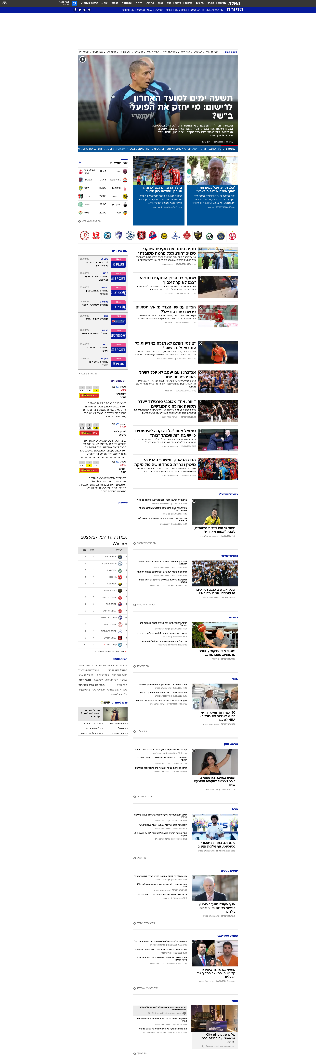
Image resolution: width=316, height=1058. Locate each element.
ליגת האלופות (111, 680)
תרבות (188, 3)
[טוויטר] (80, 10)
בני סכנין (100, 666)
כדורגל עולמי (181, 10)
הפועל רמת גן (103, 675)
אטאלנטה (123, 666)
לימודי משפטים (119, 733)
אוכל (160, 3)
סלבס (178, 3)
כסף (169, 3)
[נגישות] (4, 3)
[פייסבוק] (75, 10)
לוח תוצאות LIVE (214, 10)
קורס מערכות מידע (92, 723)
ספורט (211, 3)
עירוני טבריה (85, 690)
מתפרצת (229, 148)
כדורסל (168, 10)
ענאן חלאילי (97, 52)
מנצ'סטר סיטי (98, 690)
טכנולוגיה (127, 3)
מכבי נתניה (122, 685)
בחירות (200, 3)
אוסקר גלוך (84, 52)
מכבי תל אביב (212, 52)
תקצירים (140, 10)
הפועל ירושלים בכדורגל (89, 670)
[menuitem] (220, 3)
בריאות (150, 3)
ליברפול (123, 680)
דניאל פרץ (111, 52)
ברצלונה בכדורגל (87, 666)
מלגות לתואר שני (93, 728)
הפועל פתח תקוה (119, 675)
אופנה (114, 3)
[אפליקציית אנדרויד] (89, 10)
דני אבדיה (138, 52)
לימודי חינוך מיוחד (117, 723)
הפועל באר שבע (117, 670)
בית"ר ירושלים (153, 52)
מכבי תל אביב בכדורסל (117, 690)
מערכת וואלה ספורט (165, 359)
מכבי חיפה (185, 52)
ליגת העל (98, 680)
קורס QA (122, 728)
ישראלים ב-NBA (155, 10)
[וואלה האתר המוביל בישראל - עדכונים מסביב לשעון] (234, 3)
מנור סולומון (125, 52)
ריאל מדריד (116, 694)
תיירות (139, 3)
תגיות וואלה (120, 659)
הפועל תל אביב (170, 52)
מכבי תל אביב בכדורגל (92, 685)
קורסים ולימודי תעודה (91, 733)
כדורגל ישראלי (197, 10)
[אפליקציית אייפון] (84, 10)
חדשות (222, 3)
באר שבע (198, 52)
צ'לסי (124, 694)
